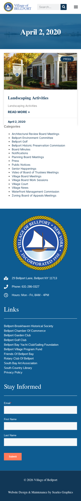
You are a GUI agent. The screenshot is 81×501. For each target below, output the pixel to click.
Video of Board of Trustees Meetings (35, 172)
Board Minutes (21, 149)
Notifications (20, 153)
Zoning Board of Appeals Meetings (34, 195)
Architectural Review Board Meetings (35, 133)
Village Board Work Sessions (30, 180)
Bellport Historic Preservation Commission (38, 145)
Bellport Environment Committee (32, 137)
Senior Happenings (24, 168)
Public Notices (21, 164)
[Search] (64, 7)
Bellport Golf (20, 141)
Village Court (20, 184)
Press (15, 160)
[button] (76, 7)
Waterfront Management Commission (35, 191)
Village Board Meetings (26, 176)
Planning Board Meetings (28, 157)
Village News (20, 187)
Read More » (19, 112)
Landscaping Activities (28, 98)
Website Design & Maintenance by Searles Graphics (40, 492)
